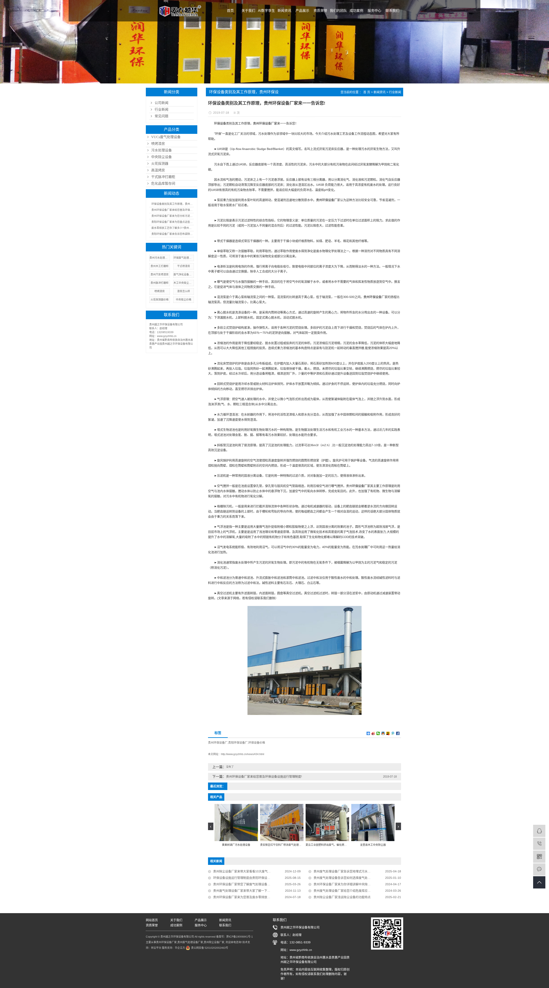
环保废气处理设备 (183, 257)
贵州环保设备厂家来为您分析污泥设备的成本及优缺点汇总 (172, 216)
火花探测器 (159, 163)
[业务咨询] (539, 831)
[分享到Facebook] (398, 733)
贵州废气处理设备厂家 (190, 942)
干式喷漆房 (183, 266)
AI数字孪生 (266, 10)
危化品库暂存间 (163, 183)
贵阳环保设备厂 (238, 742)
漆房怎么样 (183, 291)
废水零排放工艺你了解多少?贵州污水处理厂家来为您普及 (172, 228)
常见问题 (161, 116)
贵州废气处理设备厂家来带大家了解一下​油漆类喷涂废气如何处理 (256, 890)
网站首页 (152, 920)
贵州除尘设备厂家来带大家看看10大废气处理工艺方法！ (251, 871)
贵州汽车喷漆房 (160, 274)
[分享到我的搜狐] (388, 733)
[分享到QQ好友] (383, 733)
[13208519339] (539, 844)
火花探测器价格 (160, 299)
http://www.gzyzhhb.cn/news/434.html (242, 754)
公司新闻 (161, 103)
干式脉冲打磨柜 (163, 177)
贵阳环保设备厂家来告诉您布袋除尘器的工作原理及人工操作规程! (172, 234)
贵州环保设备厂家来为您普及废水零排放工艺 (243, 897)
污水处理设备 (161, 150)
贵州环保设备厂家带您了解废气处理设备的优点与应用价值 (252, 884)
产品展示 (302, 10)
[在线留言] (539, 869)
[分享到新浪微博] (373, 733)
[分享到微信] (378, 733)
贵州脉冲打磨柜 (160, 282)
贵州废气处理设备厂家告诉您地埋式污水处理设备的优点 (351, 871)
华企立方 (180, 947)
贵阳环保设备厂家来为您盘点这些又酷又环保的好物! (172, 222)
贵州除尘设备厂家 (214, 942)
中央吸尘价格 (183, 299)
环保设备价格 (256, 742)
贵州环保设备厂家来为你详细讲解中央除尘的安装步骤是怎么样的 (357, 884)
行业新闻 (161, 109)
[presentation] (210, 826)
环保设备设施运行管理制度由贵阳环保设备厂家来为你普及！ (253, 877)
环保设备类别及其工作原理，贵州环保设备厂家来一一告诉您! (172, 203)
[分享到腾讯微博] (393, 733)
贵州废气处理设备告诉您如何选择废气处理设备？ (347, 877)
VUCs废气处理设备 (166, 137)
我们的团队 (338, 10)
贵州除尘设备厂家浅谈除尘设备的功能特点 (342, 897)
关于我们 (248, 10)
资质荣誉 (320, 10)
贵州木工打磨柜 (160, 266)
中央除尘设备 (161, 157)
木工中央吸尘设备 (183, 282)
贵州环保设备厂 (218, 742)
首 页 (366, 92)
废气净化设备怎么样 (183, 274)
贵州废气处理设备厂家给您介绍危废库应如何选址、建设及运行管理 (357, 890)
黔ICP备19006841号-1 (239, 936)
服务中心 (374, 10)
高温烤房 (158, 170)
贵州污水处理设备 (159, 257)
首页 (230, 10)
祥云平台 (156, 947)
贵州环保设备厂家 (166, 942)
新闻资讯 (284, 10)
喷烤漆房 (158, 143)
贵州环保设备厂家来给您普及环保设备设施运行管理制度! (172, 209)
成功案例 (356, 10)
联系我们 (392, 10)
